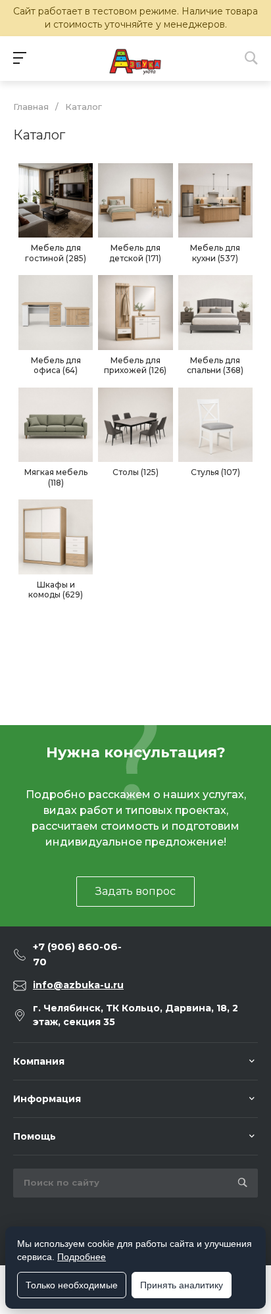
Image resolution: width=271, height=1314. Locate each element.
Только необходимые (72, 1285)
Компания (38, 1061)
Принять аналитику (181, 1285)
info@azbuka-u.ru (78, 985)
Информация (47, 1099)
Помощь (34, 1136)
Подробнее (81, 1256)
